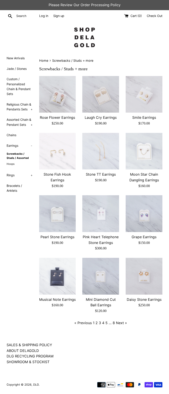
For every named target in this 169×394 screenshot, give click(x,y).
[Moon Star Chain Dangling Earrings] (144, 151)
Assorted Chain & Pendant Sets (20, 122)
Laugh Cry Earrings (101, 117)
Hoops (11, 163)
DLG (36, 384)
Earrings (19, 145)
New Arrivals (16, 58)
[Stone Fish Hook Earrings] (57, 151)
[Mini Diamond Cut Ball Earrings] (100, 276)
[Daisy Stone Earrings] (144, 276)
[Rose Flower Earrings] (57, 94)
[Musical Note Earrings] (57, 276)
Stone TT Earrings (101, 174)
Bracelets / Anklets (14, 188)
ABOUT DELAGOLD (23, 350)
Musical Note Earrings (57, 299)
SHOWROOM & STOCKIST (28, 362)
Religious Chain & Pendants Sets (20, 106)
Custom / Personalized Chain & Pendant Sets (19, 86)
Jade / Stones (17, 69)
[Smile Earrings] (144, 94)
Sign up (58, 16)
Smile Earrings (144, 117)
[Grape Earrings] (144, 213)
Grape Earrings (144, 237)
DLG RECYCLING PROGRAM (30, 356)
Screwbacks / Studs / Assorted (18, 156)
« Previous (83, 323)
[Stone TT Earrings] (100, 151)
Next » (121, 323)
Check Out (154, 16)
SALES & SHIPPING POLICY (29, 345)
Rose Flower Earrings (57, 117)
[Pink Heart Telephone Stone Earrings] (100, 213)
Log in (43, 16)
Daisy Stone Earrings (144, 299)
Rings (20, 175)
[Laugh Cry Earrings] (100, 94)
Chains (11, 135)
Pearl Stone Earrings (57, 237)
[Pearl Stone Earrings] (57, 213)
